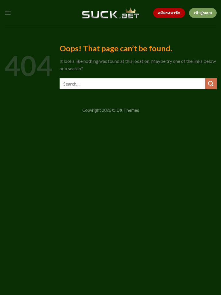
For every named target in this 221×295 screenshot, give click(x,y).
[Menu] (7, 13)
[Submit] (211, 83)
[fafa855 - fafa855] (110, 13)
